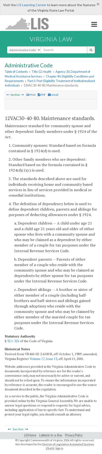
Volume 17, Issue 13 (43, 359)
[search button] (91, 49)
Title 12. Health (41, 72)
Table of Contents (16, 72)
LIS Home (30, 435)
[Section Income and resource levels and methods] (22, 94)
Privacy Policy (74, 435)
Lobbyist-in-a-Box (50, 435)
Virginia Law (51, 39)
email (54, 94)
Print (32, 94)
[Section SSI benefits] (7, 94)
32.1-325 (13, 341)
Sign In (59, 448)
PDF (43, 94)
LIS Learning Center (31, 5)
